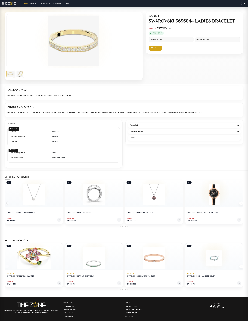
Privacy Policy (131, 306)
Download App (69, 309)
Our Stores (68, 316)
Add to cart (157, 48)
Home (26, 3)
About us (129, 316)
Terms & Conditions (133, 309)
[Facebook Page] (211, 307)
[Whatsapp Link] (215, 307)
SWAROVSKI (10, 210)
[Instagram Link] (219, 307)
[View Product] (59, 220)
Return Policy (131, 313)
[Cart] (244, 4)
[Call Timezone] (223, 307)
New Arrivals (57, 4)
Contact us (68, 313)
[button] (241, 203)
